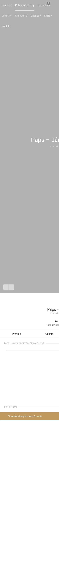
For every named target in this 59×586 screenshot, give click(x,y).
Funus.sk (7, 5)
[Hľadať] (54, 5)
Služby (48, 15)
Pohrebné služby (24, 5)
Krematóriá (21, 15)
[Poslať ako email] (11, 287)
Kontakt (6, 26)
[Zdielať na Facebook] (6, 287)
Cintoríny (7, 15)
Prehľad (16, 333)
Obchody (36, 15)
